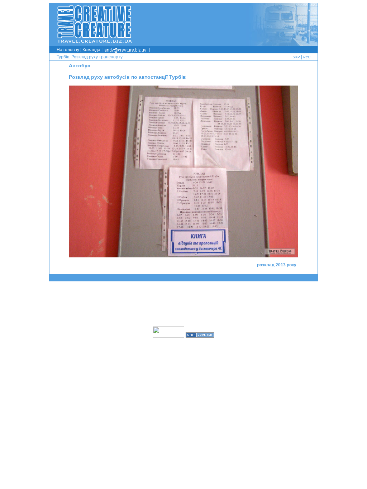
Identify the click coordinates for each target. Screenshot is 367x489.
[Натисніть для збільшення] (183, 255)
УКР (296, 57)
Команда (91, 49)
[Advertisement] (183, 304)
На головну (68, 49)
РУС (306, 57)
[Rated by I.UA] (168, 336)
